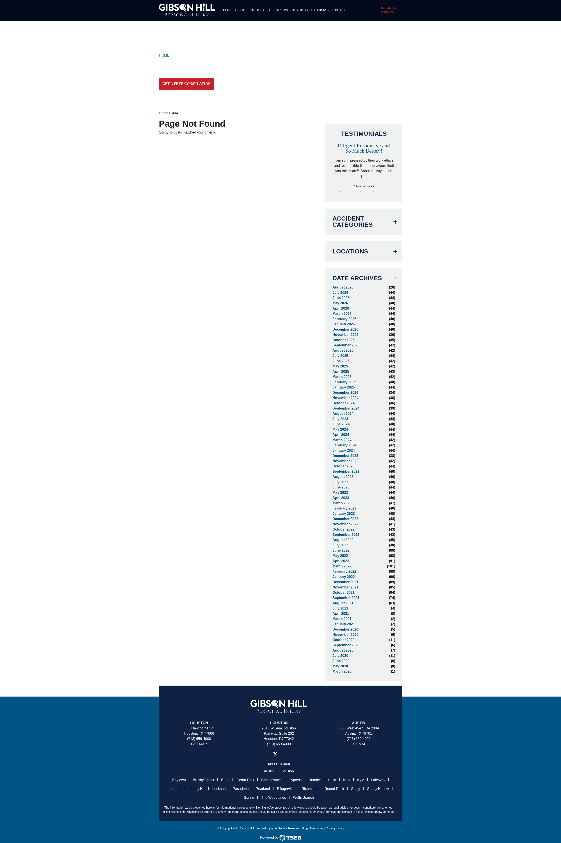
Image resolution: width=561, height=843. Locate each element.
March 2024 (342, 440)
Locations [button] (319, 10)
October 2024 (343, 403)
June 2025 (341, 361)
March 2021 (342, 619)
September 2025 (345, 345)
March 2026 (342, 313)
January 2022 (343, 577)
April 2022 (340, 561)
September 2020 (345, 645)
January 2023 (343, 513)
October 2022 (343, 529)
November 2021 (345, 587)
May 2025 (340, 366)
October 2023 (343, 466)
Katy (346, 780)
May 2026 (340, 303)
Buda (225, 780)
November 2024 (345, 398)
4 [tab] (360, 191)
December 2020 (345, 629)
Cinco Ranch (271, 780)
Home (227, 10)
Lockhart (219, 789)
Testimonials (287, 10)
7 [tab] (380, 191)
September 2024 (345, 408)
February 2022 (344, 571)
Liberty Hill (197, 789)
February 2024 (344, 445)
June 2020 (341, 661)
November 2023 (345, 461)
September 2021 (345, 598)
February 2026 (344, 319)
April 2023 (340, 498)
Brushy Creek (203, 780)
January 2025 (343, 387)
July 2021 (340, 608)
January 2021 (343, 624)
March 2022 (342, 566)
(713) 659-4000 (199, 739)
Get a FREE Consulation (186, 84)
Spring (249, 797)
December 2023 (345, 456)
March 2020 (342, 671)
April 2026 (340, 308)
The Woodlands (273, 797)
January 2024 (343, 450)
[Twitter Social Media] (275, 754)
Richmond (310, 789)
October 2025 (343, 340)
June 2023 (341, 487)
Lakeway (378, 780)
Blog (304, 10)
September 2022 (345, 534)
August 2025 (342, 350)
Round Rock (334, 789)
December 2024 (345, 392)
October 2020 (343, 640)
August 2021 (342, 603)
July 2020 (340, 656)
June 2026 (341, 298)
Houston (199, 723)
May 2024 (340, 429)
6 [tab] (373, 191)
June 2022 (341, 550)
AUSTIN (358, 723)
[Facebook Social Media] (265, 754)
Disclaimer (316, 828)
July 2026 (340, 292)
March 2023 (342, 503)
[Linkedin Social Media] (285, 754)
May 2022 (340, 556)
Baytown (179, 780)
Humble (315, 780)
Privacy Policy (335, 828)
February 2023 (344, 508)
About (239, 10)
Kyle (360, 780)
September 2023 (345, 471)
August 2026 (342, 287)
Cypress (295, 780)
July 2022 (340, 545)
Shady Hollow (378, 789)
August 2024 (342, 413)
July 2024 (340, 419)
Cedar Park (245, 780)
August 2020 (342, 650)
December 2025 (345, 329)
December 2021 (345, 582)
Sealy (355, 789)
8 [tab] (387, 191)
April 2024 (340, 435)
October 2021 (343, 592)
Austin (269, 771)
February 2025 (344, 382)
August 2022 (342, 540)
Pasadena (241, 789)
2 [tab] (347, 191)
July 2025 (340, 356)
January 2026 (343, 324)
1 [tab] (341, 191)
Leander (175, 789)
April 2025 (340, 371)
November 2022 (345, 524)
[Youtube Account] (292, 754)
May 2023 (340, 492)
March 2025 (342, 377)
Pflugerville (286, 789)
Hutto (332, 780)
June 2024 (341, 424)
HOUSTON (279, 723)
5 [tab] (367, 191)
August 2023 (342, 477)
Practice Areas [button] (259, 10)
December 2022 (345, 519)
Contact (338, 10)
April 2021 (340, 613)
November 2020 (345, 634)
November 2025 (345, 335)
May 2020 (340, 666)
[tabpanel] (363, 163)
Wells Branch (303, 797)
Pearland (263, 789)
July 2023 (340, 482)
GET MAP (199, 744)
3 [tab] (354, 191)
